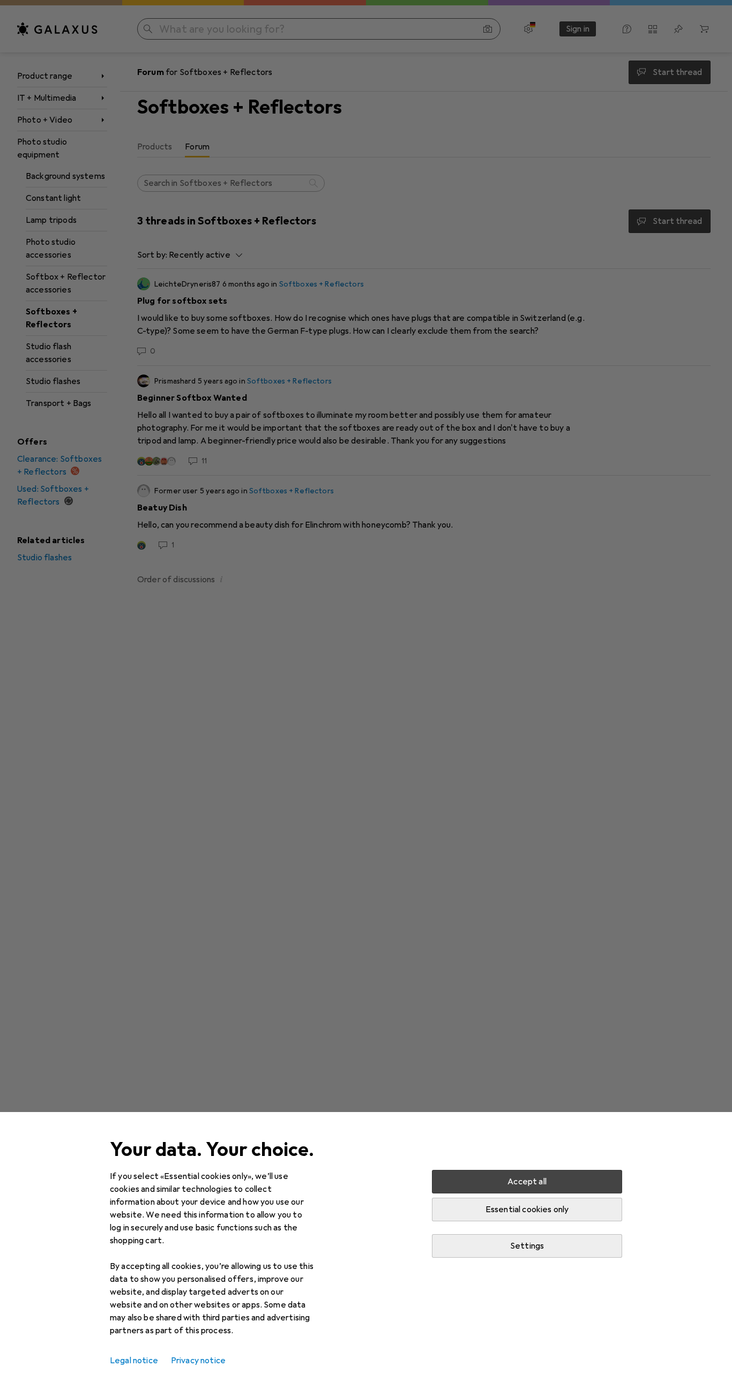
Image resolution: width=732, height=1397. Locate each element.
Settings (527, 1246)
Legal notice (134, 1360)
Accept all (527, 1181)
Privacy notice (198, 1360)
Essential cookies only (527, 1209)
